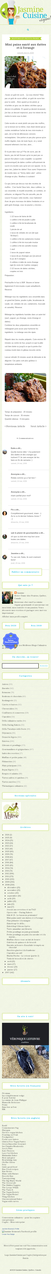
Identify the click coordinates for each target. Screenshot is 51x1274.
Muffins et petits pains (25, 38)
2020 (7, 851)
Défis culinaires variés (12, 721)
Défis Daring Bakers (11, 725)
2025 (7, 837)
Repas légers (8, 769)
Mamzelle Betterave (11, 1102)
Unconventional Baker (12, 1199)
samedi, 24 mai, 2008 (19, 463)
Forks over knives (10, 1139)
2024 (7, 840)
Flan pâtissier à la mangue (18, 920)
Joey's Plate (7, 1148)
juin (9, 904)
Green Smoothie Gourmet (14, 1144)
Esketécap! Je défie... (16, 923)
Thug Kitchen (8, 1196)
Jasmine (15, 553)
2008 (7, 884)
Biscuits (5, 688)
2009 (7, 882)
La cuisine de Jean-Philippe (14, 1100)
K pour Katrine (9, 1098)
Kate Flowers (8, 1151)
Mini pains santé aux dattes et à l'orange (25, 918)
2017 (7, 859)
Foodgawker (8, 1137)
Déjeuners (6, 733)
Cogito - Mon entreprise (13, 1222)
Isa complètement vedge (13, 1095)
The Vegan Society (10, 1192)
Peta (4, 1164)
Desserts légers (9, 737)
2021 (7, 848)
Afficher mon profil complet (15, 616)
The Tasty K (7, 1190)
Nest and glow (8, 1158)
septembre (12, 896)
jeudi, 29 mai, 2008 (18, 563)
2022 (7, 846)
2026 (7, 834)
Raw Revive (7, 1171)
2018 (7, 857)
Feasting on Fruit (10, 1135)
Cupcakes (6, 716)
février (10, 967)
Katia (13, 448)
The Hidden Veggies (11, 1185)
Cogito (29, 1255)
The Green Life (9, 1183)
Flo (12, 510)
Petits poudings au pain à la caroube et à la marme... (26, 935)
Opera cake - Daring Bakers (19, 912)
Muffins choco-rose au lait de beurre (23, 939)
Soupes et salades (10, 773)
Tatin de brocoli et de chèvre (20, 958)
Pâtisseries (7, 761)
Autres (5, 684)
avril (9, 961)
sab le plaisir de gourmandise (24, 533)
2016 (7, 862)
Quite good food (9, 1167)
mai (9, 907)
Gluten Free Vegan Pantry (14, 1141)
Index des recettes (10, 753)
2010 (7, 879)
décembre (12, 887)
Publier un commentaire (25, 572)
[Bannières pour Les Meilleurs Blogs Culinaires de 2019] (25, 646)
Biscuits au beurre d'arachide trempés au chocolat (25, 946)
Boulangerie (7, 700)
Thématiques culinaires (12, 786)
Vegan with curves (10, 1201)
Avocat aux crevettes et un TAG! (21, 909)
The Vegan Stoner (10, 1194)
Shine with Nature (10, 1174)
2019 (7, 854)
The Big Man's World (11, 1180)
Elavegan (6, 1130)
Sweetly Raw (7, 1176)
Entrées (5, 741)
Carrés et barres (9, 704)
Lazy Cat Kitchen (10, 1153)
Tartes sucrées (9, 782)
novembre (12, 890)
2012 (7, 873)
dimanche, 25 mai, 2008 (20, 522)
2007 (7, 972)
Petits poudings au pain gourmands (23, 932)
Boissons (6, 692)
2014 (7, 868)
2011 (7, 876)
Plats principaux (9, 765)
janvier (10, 969)
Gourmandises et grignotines (15, 749)
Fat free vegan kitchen (12, 1132)
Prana (4, 1105)
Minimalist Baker (9, 1155)
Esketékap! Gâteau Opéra (18, 926)
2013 (7, 871)
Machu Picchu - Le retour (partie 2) (23, 956)
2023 (7, 843)
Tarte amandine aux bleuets (19, 929)
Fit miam (6, 1093)
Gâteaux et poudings (11, 745)
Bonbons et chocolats (12, 696)
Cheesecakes (8, 708)
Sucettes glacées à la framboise (21, 950)
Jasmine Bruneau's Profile (10, 1229)
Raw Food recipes (10, 1169)
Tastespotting (8, 1178)
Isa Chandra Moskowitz (13, 1146)
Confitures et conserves (13, 713)
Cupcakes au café (14, 953)
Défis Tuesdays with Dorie (14, 729)
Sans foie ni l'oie (9, 1107)
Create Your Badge (8, 1234)
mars (9, 964)
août (9, 898)
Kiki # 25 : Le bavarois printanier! (22, 915)
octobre (11, 893)
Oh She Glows (8, 1162)
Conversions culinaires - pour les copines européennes (21, 1218)
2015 (7, 865)
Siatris (25, 1258)
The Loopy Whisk (10, 1187)
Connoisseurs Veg (10, 1128)
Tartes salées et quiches (13, 778)
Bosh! (4, 1125)
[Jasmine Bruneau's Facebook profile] (19, 1231)
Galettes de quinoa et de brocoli (21, 942)
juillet (10, 901)
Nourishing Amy (9, 1160)
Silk (3, 1109)
